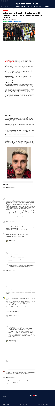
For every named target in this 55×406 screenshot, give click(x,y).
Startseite (4, 8)
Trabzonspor (30, 6)
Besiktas (11, 6)
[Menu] (1, 6)
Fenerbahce (17, 6)
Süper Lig (6, 6)
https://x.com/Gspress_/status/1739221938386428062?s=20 (14, 378)
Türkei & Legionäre (37, 6)
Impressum (4, 396)
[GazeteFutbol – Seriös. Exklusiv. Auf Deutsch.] (27, 3)
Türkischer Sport (46, 6)
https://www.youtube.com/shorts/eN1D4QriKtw (12, 311)
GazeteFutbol (50, 404)
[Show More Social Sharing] (21, 21)
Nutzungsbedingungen (6, 398)
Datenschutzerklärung (6, 397)
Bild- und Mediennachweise (6, 400)
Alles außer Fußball (45, 404)
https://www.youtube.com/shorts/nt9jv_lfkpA (14, 356)
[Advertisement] (19, 106)
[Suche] (53, 1)
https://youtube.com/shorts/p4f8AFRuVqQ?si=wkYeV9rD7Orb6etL (15, 236)
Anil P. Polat (6, 19)
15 (9, 19)
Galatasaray (23, 6)
